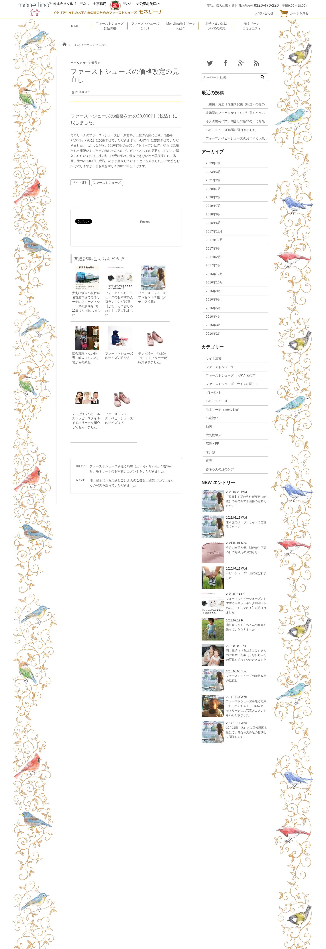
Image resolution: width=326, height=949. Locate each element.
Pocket (145, 221)
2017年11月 (214, 231)
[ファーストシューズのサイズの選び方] (120, 328)
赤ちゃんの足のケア (220, 469)
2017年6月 (213, 248)
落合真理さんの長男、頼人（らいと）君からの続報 (86, 358)
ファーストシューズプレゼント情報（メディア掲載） (152, 297)
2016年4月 (213, 316)
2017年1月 (213, 265)
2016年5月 (213, 308)
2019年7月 (213, 205)
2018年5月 (213, 223)
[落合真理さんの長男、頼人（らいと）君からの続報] (87, 328)
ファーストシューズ (107, 182)
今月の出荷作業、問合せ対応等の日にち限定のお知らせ (244, 121)
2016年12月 (214, 274)
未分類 (210, 452)
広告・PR (212, 443)
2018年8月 (213, 214)
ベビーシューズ (217, 401)
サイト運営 (80, 182)
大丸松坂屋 (213, 435)
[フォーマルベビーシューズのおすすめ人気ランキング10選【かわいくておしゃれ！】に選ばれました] (120, 267)
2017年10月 (214, 240)
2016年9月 (213, 291)
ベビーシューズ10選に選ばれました (231, 130)
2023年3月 (213, 172)
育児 (209, 460)
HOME (74, 26)
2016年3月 (213, 325)
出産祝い (212, 418)
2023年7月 (213, 163)
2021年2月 (213, 180)
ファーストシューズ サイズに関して (232, 384)
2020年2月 (213, 197)
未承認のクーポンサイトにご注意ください (235, 113)
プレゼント (213, 392)
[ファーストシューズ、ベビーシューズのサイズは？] (120, 388)
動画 (209, 426)
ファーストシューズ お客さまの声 (230, 375)
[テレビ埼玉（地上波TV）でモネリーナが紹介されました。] (153, 328)
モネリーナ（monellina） (223, 409)
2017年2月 (213, 257)
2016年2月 (213, 333)
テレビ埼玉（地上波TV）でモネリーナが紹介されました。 (152, 358)
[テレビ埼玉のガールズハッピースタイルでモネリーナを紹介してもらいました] (87, 388)
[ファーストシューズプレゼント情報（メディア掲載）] (153, 267)
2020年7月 (213, 189)
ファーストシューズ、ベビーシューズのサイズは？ (119, 418)
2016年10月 (214, 282)
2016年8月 (213, 299)
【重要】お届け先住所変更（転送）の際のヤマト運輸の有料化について (255, 104)
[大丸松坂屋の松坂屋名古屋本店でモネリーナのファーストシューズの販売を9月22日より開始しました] (87, 267)
